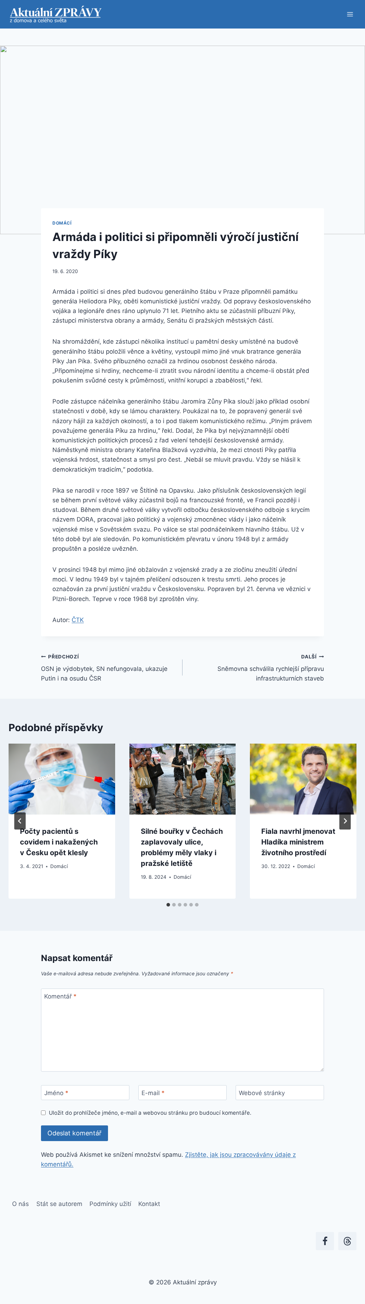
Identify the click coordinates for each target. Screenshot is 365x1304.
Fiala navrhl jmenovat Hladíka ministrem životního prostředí (298, 842)
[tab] (168, 905)
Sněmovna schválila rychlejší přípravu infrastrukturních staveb (270, 668)
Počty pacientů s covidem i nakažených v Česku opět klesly (59, 842)
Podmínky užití (110, 1203)
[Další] (345, 821)
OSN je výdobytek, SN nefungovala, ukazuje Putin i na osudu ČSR (104, 668)
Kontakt (149, 1203)
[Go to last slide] (20, 821)
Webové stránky (262, 1093)
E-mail (153, 1093)
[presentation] (62, 779)
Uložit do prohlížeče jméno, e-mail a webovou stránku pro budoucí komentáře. (150, 1112)
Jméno (56, 1093)
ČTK (78, 619)
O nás (20, 1203)
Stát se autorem (59, 1203)
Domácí (62, 223)
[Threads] (347, 1241)
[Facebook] (325, 1241)
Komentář (60, 996)
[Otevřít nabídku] (349, 14)
